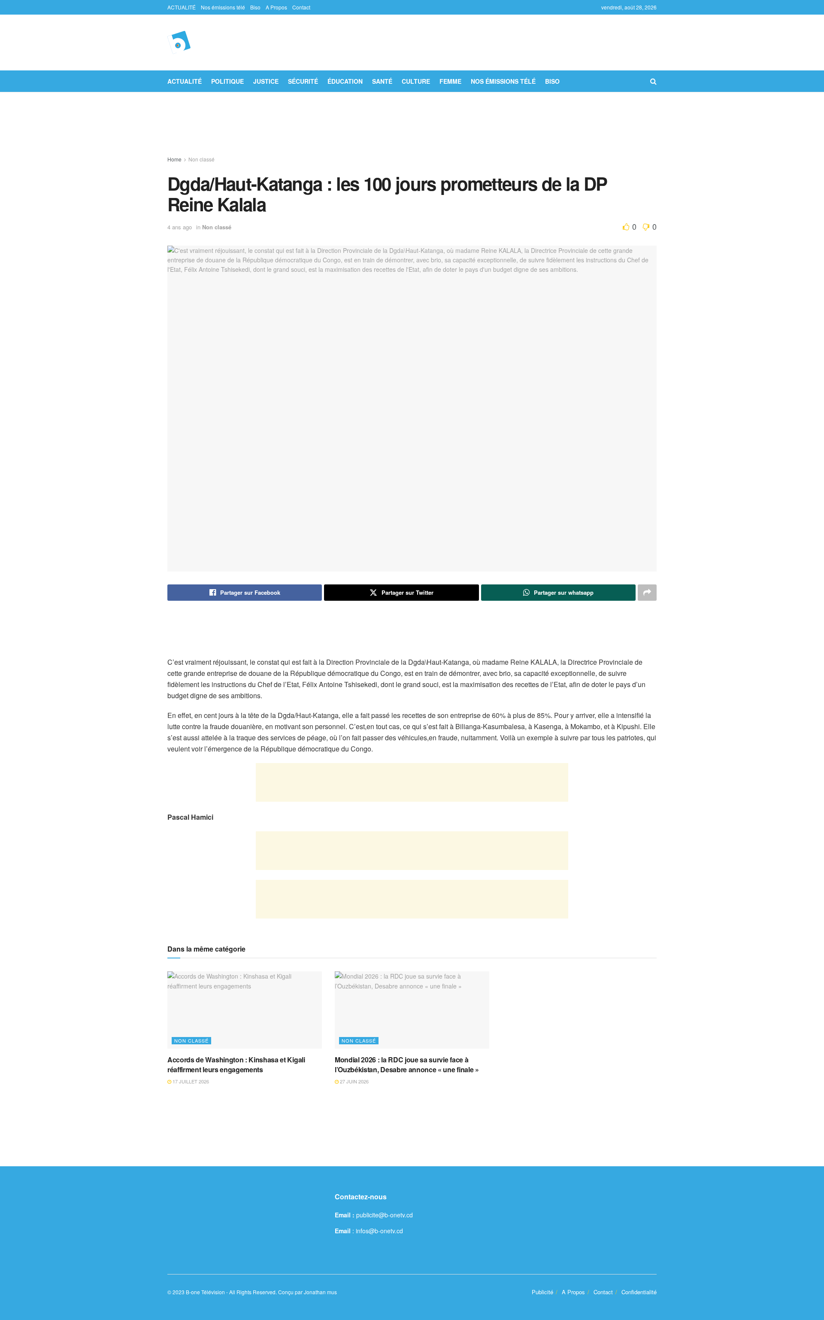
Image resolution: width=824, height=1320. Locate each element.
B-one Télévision (205, 1292)
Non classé (201, 159)
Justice (266, 81)
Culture (416, 81)
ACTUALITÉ (181, 7)
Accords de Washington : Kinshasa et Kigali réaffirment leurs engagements (236, 1064)
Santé (382, 81)
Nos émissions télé (223, 7)
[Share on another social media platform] (647, 592)
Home (174, 159)
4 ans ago (179, 227)
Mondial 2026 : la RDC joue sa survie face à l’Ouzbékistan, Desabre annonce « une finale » (407, 1064)
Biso (255, 7)
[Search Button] (653, 81)
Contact (301, 7)
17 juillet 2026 (190, 1081)
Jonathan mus (320, 1292)
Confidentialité (639, 1292)
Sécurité (303, 81)
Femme (450, 81)
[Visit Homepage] (179, 42)
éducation (345, 81)
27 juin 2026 (354, 1081)
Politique (227, 81)
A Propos (276, 7)
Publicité (542, 1292)
